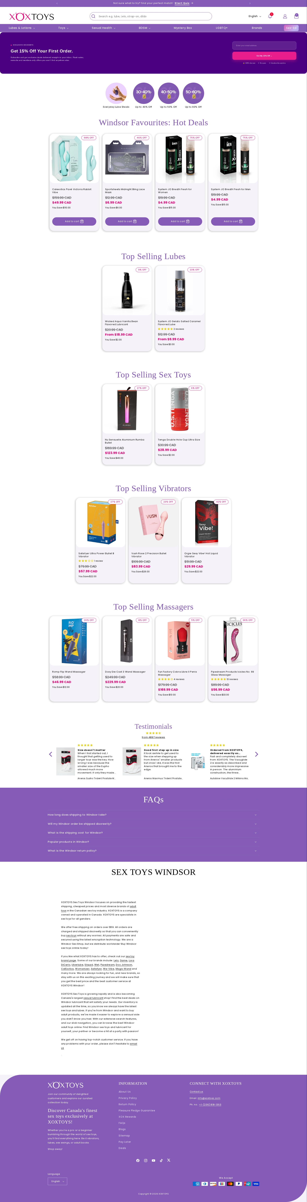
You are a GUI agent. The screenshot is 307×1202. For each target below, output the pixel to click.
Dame (124, 960)
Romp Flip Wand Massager (69, 671)
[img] (153, 733)
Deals (122, 1148)
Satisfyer (96, 968)
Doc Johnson (124, 964)
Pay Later (125, 1142)
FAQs (122, 1123)
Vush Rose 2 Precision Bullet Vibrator (148, 555)
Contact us (196, 1091)
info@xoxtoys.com (209, 1098)
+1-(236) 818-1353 (210, 1104)
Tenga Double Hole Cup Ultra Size (179, 439)
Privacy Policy (128, 1098)
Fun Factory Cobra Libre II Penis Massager (177, 673)
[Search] (93, 16)
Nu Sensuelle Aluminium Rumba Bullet (124, 441)
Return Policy (127, 1104)
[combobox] (151, 16)
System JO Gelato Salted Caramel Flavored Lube (179, 323)
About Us (125, 1091)
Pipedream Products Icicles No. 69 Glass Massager (232, 673)
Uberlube (77, 964)
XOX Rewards (127, 1117)
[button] (296, 16)
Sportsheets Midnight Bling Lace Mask (125, 191)
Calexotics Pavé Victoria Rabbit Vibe (71, 191)
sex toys (71, 935)
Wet (96, 964)
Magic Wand (123, 968)
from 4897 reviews (153, 737)
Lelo (116, 960)
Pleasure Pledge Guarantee (137, 1110)
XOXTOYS (164, 1193)
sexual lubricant (93, 998)
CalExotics (67, 968)
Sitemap (124, 1135)
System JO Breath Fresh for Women (175, 191)
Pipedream (108, 964)
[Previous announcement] (57, 3)
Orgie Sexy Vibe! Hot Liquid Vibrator (201, 555)
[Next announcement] (250, 3)
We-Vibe (108, 968)
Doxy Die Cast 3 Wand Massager (125, 671)
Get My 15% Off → (264, 56)
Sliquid (89, 964)
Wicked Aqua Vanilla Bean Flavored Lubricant (121, 323)
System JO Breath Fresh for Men (231, 189)
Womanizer (82, 968)
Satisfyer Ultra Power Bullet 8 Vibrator (96, 555)
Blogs (122, 1129)
